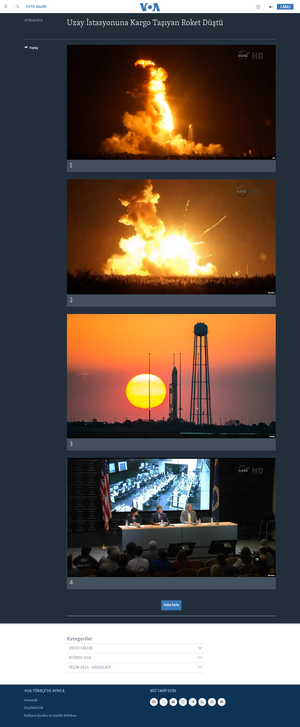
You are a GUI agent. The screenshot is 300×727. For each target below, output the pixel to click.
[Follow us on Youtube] (173, 702)
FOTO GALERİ (36, 7)
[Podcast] (212, 702)
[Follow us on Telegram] (193, 702)
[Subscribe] (222, 702)
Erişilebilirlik (33, 708)
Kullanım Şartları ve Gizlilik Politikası (50, 715)
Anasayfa (30, 700)
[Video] (271, 7)
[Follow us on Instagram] (183, 702)
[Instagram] (258, 7)
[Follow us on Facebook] (154, 702)
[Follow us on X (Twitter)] (163, 702)
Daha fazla (171, 605)
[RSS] (202, 702)
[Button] (31, 49)
